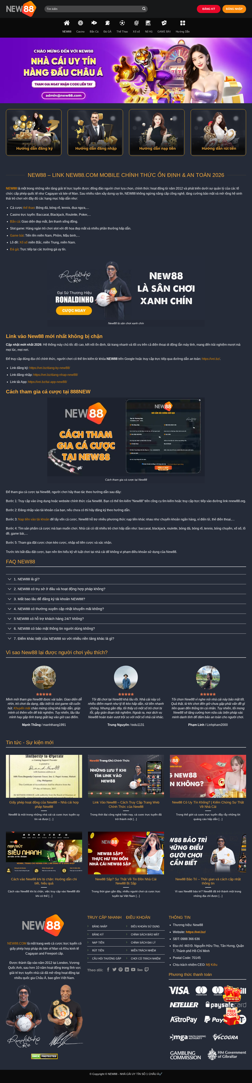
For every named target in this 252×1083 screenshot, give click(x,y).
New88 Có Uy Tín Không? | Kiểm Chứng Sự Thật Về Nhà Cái (208, 805)
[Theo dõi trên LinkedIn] (127, 970)
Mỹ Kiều (211, 964)
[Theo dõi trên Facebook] (108, 970)
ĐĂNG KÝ (208, 8)
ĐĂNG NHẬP (234, 8)
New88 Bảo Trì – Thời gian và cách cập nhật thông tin (208, 881)
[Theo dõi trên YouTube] (133, 970)
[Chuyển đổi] (10, 579)
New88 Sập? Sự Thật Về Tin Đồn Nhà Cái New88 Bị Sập (126, 881)
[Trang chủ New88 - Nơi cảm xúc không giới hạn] (22, 9)
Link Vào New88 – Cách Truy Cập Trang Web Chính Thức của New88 (126, 805)
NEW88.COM (16, 943)
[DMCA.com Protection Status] (44, 1056)
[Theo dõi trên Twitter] (114, 970)
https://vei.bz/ (211, 358)
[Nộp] (144, 9)
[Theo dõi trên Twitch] (147, 970)
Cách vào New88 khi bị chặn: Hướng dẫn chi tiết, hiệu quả (44, 881)
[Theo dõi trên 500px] (140, 970)
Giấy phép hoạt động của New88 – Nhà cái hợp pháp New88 (44, 805)
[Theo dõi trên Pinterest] (121, 970)
